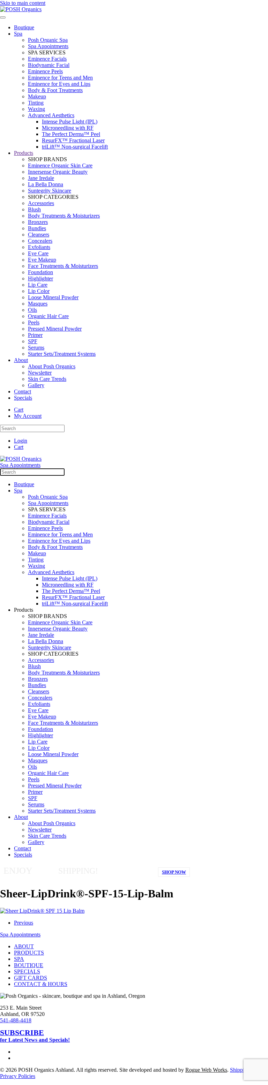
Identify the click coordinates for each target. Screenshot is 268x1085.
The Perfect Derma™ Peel (71, 134)
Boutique (24, 27)
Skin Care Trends (47, 379)
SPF (32, 341)
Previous (23, 923)
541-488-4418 (15, 1020)
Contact (22, 391)
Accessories (41, 203)
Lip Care (37, 285)
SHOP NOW (174, 872)
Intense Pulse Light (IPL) (69, 122)
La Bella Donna (45, 184)
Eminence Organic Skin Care (60, 165)
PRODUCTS (29, 953)
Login (20, 441)
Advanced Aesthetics (51, 115)
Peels (33, 322)
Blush (34, 209)
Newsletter (40, 373)
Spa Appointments (48, 46)
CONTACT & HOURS (40, 984)
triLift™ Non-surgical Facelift (75, 147)
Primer (35, 335)
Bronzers (38, 222)
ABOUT (24, 946)
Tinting (36, 103)
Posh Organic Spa (48, 40)
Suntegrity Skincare (49, 191)
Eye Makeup (42, 260)
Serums (36, 348)
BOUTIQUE (28, 965)
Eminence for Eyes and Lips (59, 84)
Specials (23, 398)
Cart (18, 410)
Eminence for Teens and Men (60, 78)
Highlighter (40, 278)
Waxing (36, 109)
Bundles (37, 228)
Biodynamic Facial (48, 65)
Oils (32, 310)
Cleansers (38, 235)
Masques (37, 304)
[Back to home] (21, 9)
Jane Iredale (41, 178)
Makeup (37, 96)
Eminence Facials (47, 59)
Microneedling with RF (68, 128)
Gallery (36, 385)
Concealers (40, 241)
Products (23, 153)
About (21, 360)
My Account (28, 416)
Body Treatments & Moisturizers (64, 216)
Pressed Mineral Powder (55, 329)
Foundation (40, 272)
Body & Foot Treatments (55, 90)
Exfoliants (39, 247)
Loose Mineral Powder (53, 297)
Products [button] (23, 610)
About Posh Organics (51, 366)
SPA (19, 959)
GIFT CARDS (30, 978)
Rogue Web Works (206, 1070)
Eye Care (38, 253)
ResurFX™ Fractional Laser (73, 140)
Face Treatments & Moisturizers (63, 266)
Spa (18, 34)
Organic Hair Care (48, 316)
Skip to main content (22, 3)
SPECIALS (27, 971)
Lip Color (39, 291)
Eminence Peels (45, 71)
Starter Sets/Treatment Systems (62, 354)
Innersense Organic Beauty (58, 172)
